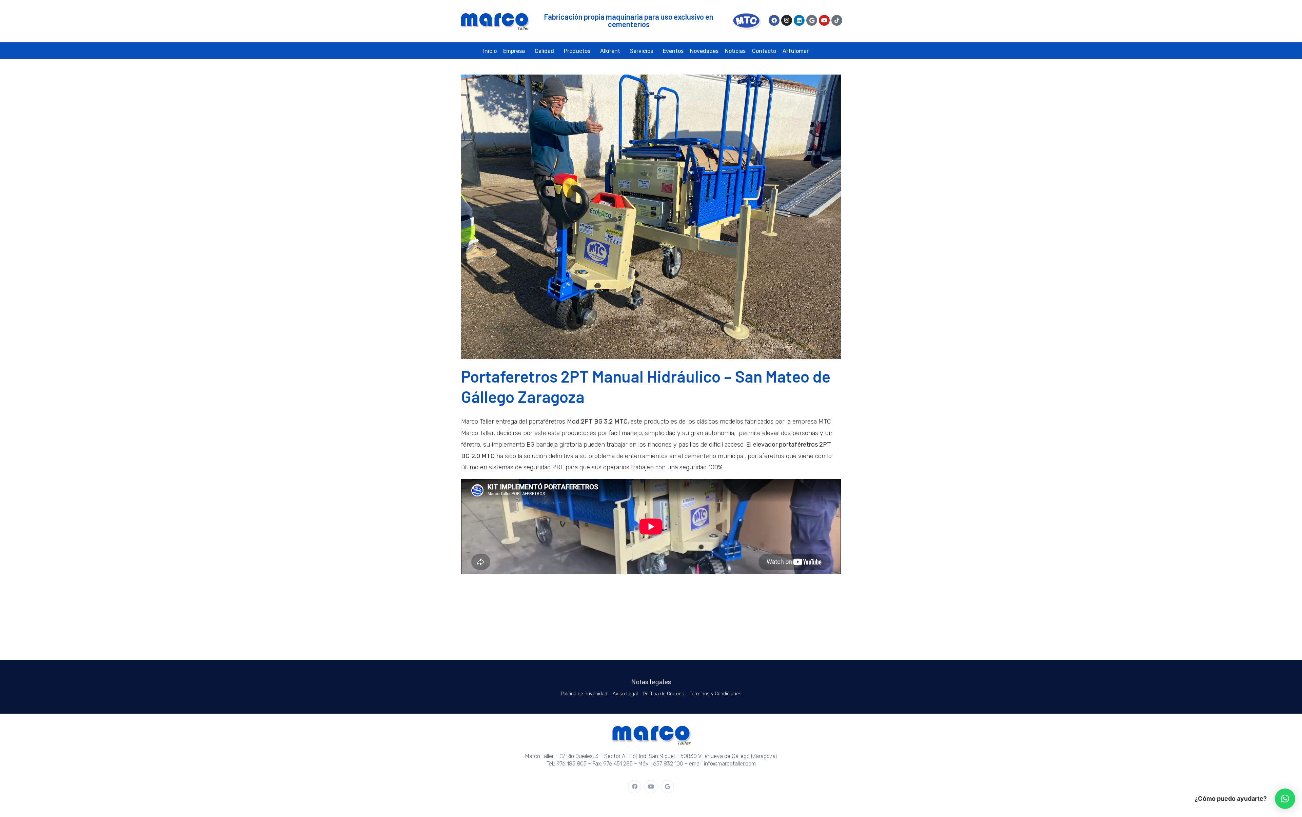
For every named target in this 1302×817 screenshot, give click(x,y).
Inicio (490, 51)
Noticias (735, 51)
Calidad (544, 51)
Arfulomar (796, 51)
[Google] (811, 20)
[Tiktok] (836, 20)
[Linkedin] (799, 20)
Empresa (514, 51)
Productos (577, 51)
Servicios (641, 51)
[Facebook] (774, 20)
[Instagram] (786, 20)
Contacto (764, 51)
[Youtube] (824, 20)
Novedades (704, 51)
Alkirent (610, 51)
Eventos (673, 51)
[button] (1285, 799)
